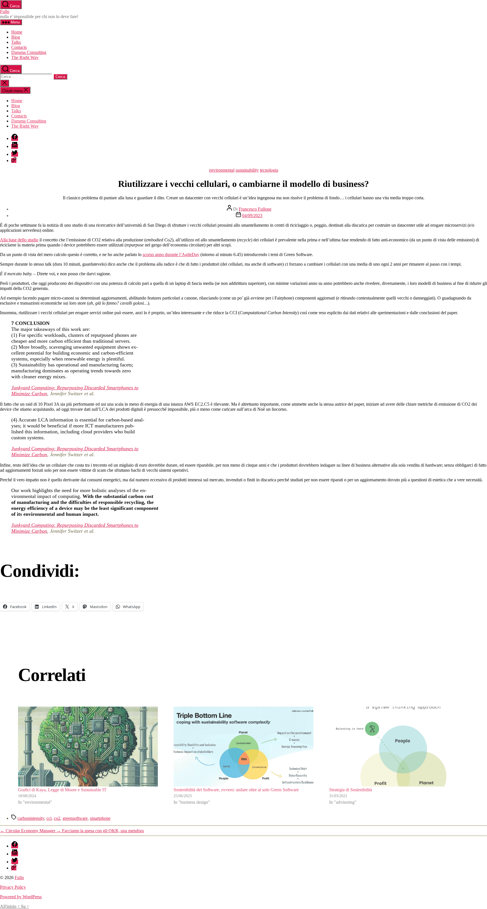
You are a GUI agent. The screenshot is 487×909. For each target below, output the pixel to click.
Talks (16, 42)
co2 (57, 818)
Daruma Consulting (28, 52)
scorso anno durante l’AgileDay (171, 254)
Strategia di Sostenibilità (350, 789)
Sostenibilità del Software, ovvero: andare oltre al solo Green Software (236, 789)
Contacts (19, 47)
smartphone (100, 818)
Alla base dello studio (19, 239)
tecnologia (269, 170)
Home (16, 32)
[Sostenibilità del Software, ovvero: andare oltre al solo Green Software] (243, 746)
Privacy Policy (13, 887)
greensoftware (75, 818)
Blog (15, 37)
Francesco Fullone (255, 209)
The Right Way (25, 57)
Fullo (4, 11)
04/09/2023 (252, 215)
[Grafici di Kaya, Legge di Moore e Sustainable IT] (88, 746)
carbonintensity (30, 818)
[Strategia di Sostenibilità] (399, 746)
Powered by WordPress (21, 896)
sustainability (247, 170)
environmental (221, 170)
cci (49, 818)
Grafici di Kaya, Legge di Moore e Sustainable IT (62, 789)
